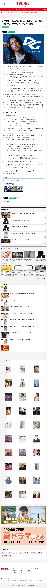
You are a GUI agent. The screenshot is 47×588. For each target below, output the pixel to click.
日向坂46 (5, 555)
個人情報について (16, 580)
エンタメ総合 (23, 9)
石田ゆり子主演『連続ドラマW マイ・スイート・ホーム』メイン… (22, 306)
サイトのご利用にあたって (7, 580)
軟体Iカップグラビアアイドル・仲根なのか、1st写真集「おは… (21, 339)
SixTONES (11, 552)
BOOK (39, 9)
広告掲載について (23, 580)
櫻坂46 (40, 552)
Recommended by (39, 278)
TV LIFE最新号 (44, 9)
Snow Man (19, 552)
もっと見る (43, 354)
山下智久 (7, 201)
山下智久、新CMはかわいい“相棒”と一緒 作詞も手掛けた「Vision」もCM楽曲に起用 (24, 12)
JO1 (10, 555)
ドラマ (5, 9)
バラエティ (9, 9)
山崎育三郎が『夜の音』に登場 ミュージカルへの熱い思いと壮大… (22, 332)
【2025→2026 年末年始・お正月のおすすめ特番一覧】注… (21, 345)
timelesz (5, 552)
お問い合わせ (30, 580)
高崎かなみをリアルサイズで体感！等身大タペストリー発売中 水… (22, 300)
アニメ (13, 9)
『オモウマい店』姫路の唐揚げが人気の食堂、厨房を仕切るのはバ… (22, 293)
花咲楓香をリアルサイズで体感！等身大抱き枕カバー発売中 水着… (22, 319)
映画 (19, 9)
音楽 (16, 9)
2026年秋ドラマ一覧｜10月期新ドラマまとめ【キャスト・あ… (21, 313)
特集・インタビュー (29, 9)
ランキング (35, 9)
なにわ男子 (26, 552)
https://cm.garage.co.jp (15, 180)
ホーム (2, 9)
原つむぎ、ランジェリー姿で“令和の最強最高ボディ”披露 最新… (22, 326)
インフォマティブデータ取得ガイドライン (39, 580)
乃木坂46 (34, 552)
